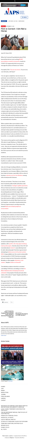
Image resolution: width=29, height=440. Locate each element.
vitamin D (12, 248)
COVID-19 (3, 26)
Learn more (3, 335)
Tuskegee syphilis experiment (19, 185)
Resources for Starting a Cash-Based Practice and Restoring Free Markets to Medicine (14, 406)
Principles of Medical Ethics (9, 415)
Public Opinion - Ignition (7, 435)
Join (2, 388)
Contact (3, 400)
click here (10, 381)
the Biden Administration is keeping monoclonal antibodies (13, 270)
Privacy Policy (5, 427)
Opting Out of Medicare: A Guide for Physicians (14, 421)
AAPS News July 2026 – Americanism (16, 21)
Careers (3, 398)
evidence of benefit (15, 262)
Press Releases (5, 396)
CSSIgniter (11, 437)
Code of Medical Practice (8, 419)
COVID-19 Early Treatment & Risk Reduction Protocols (13, 409)
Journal (3, 394)
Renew (3, 390)
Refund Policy (5, 425)
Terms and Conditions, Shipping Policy (12, 423)
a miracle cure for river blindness (14, 175)
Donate (3, 386)
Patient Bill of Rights (7, 417)
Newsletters (4, 392)
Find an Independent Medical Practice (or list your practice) (14, 413)
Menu (25, 17)
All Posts (4, 429)
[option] (18, 21)
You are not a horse (15, 69)
